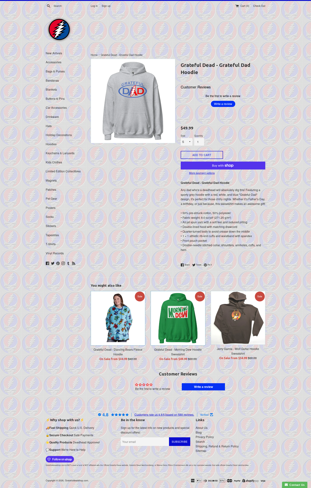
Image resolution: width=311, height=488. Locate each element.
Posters (50, 208)
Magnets (51, 180)
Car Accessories (56, 108)
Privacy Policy (205, 437)
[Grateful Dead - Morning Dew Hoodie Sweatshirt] (178, 318)
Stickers (51, 226)
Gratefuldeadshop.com (76, 480)
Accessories (53, 62)
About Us (202, 428)
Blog (199, 432)
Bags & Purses (55, 71)
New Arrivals (54, 53)
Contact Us (296, 484)
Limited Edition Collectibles (63, 171)
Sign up (106, 6)
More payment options (202, 173)
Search (200, 441)
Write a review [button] (203, 387)
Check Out (259, 6)
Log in (94, 6)
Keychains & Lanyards (60, 153)
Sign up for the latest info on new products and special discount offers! (155, 430)
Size (183, 135)
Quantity (198, 135)
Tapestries (52, 235)
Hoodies (51, 144)
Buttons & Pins (55, 99)
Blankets (51, 89)
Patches (51, 189)
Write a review (223, 104)
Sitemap (201, 451)
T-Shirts (51, 244)
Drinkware (52, 117)
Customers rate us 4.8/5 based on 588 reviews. (164, 415)
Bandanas (52, 80)
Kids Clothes (54, 162)
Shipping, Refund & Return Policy (217, 446)
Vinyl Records (55, 253)
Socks (50, 217)
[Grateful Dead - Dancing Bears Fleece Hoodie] (118, 318)
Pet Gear (51, 198)
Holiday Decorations (59, 135)
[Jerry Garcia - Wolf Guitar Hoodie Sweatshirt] (238, 318)
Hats (49, 126)
